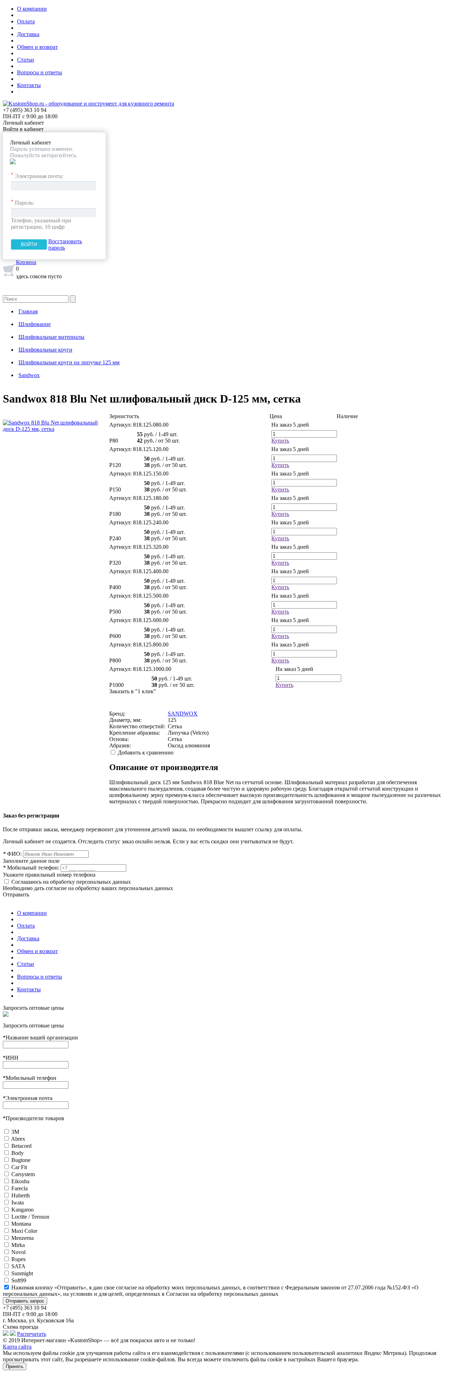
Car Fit (19, 1167)
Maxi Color (24, 1231)
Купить (280, 441)
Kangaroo (22, 1210)
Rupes (18, 1259)
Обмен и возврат (37, 47)
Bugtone (21, 1160)
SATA (18, 1266)
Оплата (26, 21)
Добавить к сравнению (145, 753)
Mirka (18, 1245)
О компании (32, 9)
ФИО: (12, 854)
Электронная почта (27, 1098)
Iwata (17, 1203)
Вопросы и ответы (39, 72)
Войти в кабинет (23, 129)
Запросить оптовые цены (33, 1008)
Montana (21, 1224)
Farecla (19, 1188)
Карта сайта (17, 1347)
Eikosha (20, 1181)
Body (17, 1153)
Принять (14, 1366)
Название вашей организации (40, 1038)
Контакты (29, 85)
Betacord (21, 1146)
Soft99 (18, 1280)
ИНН (10, 1058)
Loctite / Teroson (30, 1217)
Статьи (25, 60)
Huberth (20, 1195)
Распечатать (31, 1334)
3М (15, 1132)
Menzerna (22, 1238)
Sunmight (22, 1273)
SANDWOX (183, 714)
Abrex (18, 1139)
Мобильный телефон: (31, 868)
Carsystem (23, 1174)
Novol (18, 1252)
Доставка (28, 34)
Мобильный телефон (29, 1078)
